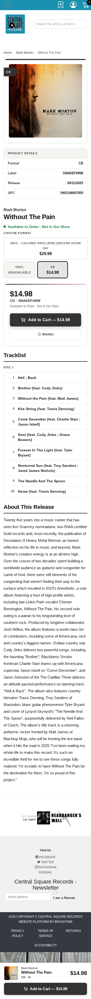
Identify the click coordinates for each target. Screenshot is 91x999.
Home (8, 52)
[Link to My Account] (73, 6)
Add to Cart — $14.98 (49, 320)
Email (47, 872)
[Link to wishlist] (60, 6)
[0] (86, 6)
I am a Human (64, 898)
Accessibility (45, 945)
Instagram (47, 867)
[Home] (15, 24)
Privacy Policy (17, 933)
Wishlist (48, 334)
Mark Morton (24, 52)
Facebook (47, 857)
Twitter (47, 862)
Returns (73, 931)
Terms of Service (45, 933)
